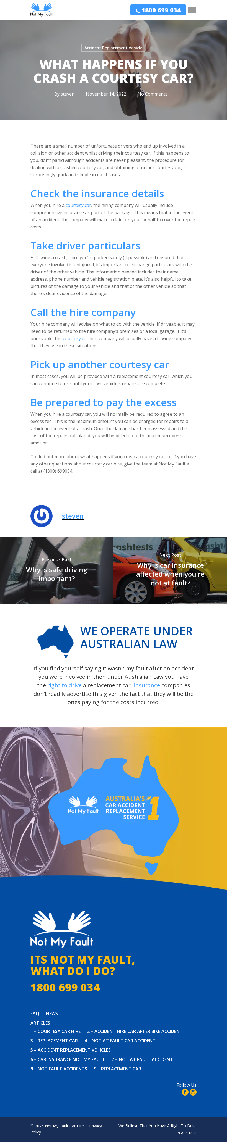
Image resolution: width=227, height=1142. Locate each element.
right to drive (64, 685)
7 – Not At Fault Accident (142, 1059)
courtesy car (78, 205)
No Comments (152, 94)
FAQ (34, 1014)
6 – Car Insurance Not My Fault (67, 1059)
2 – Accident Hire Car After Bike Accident (135, 1031)
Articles (40, 1023)
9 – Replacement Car (117, 1069)
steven (67, 94)
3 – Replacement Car (54, 1041)
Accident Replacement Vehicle (113, 47)
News (52, 1014)
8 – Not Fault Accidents (58, 1069)
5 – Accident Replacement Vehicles (70, 1050)
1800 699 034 (161, 10)
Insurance (146, 685)
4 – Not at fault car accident (120, 1041)
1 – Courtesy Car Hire (55, 1031)
